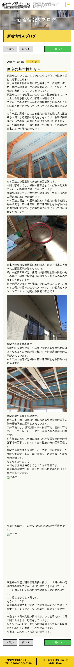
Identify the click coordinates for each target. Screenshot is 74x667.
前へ (24, 48)
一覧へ (56, 48)
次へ (11, 48)
